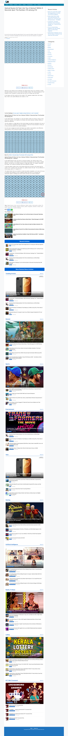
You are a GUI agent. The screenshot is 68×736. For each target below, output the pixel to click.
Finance (49, 73)
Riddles (24, 4)
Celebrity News (51, 68)
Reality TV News (51, 70)
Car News (50, 79)
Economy (50, 54)
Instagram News (51, 82)
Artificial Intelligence (52, 59)
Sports (20, 4)
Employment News (51, 61)
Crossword (50, 56)
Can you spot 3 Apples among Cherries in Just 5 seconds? (26, 113)
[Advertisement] (24, 19)
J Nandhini (8, 38)
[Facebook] (8, 210)
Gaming (39, 4)
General (15, 4)
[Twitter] (10, 210)
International (50, 66)
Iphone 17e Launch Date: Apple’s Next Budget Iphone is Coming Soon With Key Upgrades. (54, 13)
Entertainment (29, 4)
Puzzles (49, 84)
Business (50, 65)
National (49, 63)
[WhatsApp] (12, 210)
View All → (41, 273)
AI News (11, 4)
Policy (31, 728)
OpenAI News (50, 75)
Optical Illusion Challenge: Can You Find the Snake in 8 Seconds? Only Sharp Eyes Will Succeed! (55, 34)
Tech (35, 4)
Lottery (49, 72)
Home (7, 4)
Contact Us (36, 728)
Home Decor (50, 77)
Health (49, 58)
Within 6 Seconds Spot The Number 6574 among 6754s (21, 154)
